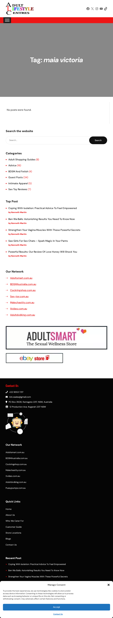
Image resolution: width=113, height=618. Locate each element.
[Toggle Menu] (7, 20)
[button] (108, 584)
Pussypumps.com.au (16, 488)
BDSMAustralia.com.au (23, 284)
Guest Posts (15, 177)
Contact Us (58, 614)
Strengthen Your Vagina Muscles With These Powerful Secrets (44, 230)
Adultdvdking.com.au (22, 314)
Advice (12, 165)
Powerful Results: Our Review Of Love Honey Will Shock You (42, 251)
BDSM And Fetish (18, 171)
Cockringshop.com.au (23, 290)
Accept (56, 607)
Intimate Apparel (18, 183)
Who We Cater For (15, 521)
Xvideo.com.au (18, 308)
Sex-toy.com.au (19, 296)
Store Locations (13, 532)
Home (8, 509)
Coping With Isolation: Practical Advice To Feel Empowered (42, 208)
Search (98, 140)
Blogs (8, 538)
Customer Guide (14, 527)
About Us (10, 515)
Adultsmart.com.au (21, 278)
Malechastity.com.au (22, 302)
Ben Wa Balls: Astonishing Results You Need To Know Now (41, 219)
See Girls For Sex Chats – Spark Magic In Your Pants (38, 240)
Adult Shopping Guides (21, 159)
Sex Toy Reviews (17, 189)
